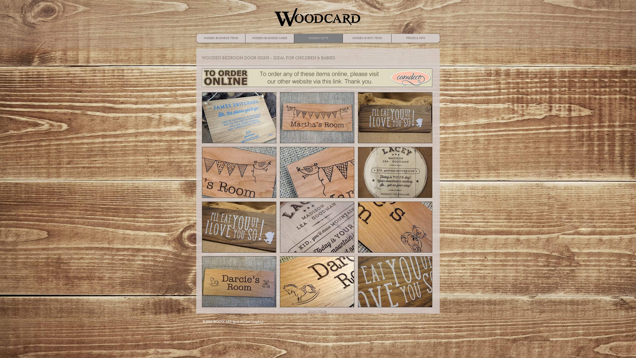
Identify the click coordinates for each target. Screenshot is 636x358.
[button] (239, 117)
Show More (317, 311)
